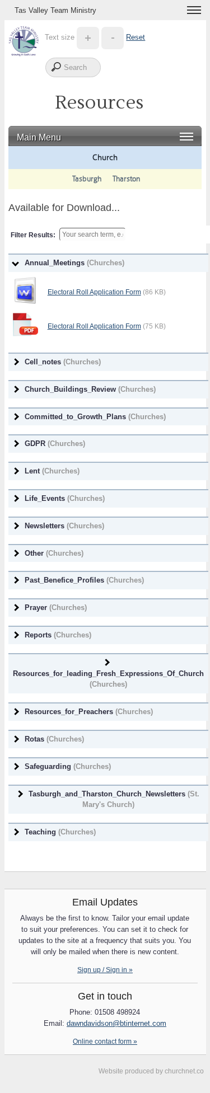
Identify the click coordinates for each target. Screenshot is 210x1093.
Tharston (126, 179)
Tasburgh (86, 179)
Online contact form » (105, 1041)
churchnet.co (184, 1071)
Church (105, 157)
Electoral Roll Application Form (94, 292)
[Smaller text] (112, 37)
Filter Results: (33, 235)
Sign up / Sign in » (105, 970)
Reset (135, 37)
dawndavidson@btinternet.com (116, 1023)
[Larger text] (88, 37)
